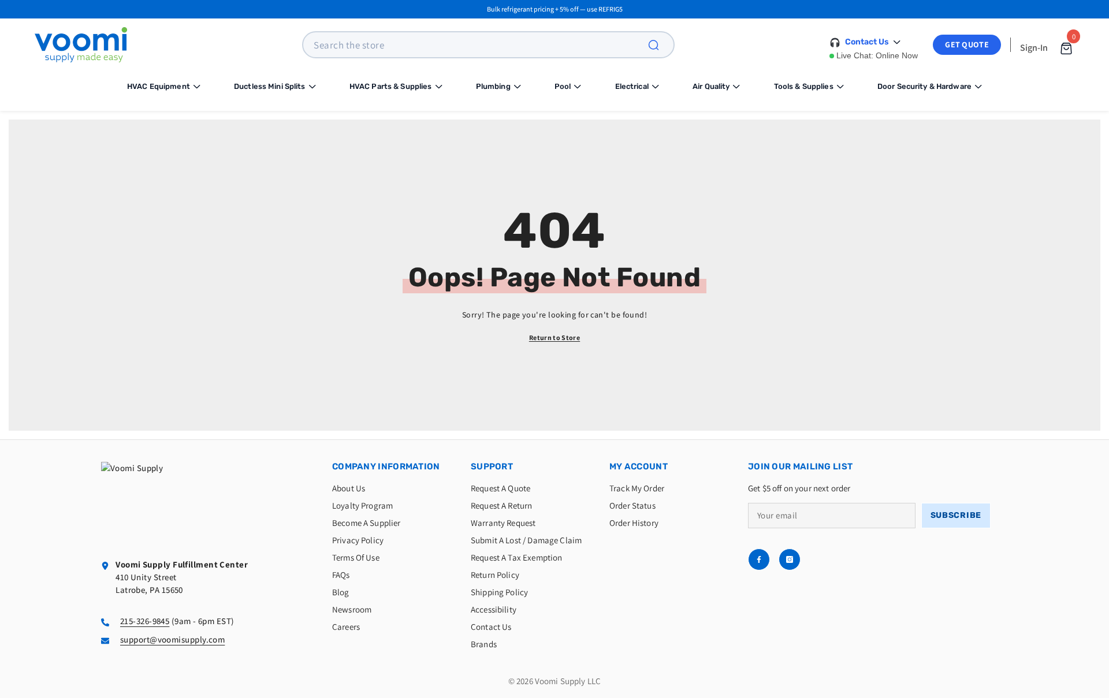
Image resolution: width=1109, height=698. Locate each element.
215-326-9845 (144, 620)
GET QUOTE (967, 44)
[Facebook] (759, 559)
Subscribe (956, 515)
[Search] (660, 44)
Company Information (386, 466)
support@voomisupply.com (172, 639)
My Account (638, 466)
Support (492, 466)
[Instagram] (790, 559)
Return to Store (554, 337)
